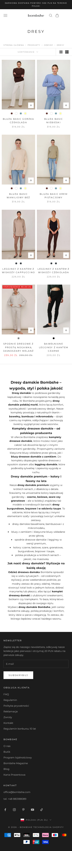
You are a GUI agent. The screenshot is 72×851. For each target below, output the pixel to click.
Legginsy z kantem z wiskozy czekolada (53, 271)
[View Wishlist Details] (65, 15)
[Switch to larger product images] (61, 52)
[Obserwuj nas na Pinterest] (23, 809)
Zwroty (7, 717)
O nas (6, 746)
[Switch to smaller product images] (67, 52)
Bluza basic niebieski (53, 121)
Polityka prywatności (16, 705)
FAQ (6, 694)
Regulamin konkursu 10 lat (19, 728)
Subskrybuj (18, 675)
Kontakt (8, 723)
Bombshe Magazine (15, 763)
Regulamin (10, 700)
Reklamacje (10, 711)
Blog (6, 769)
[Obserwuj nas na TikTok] (41, 809)
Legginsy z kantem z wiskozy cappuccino (18, 271)
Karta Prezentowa (14, 774)
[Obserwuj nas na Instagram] (14, 809)
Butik (6, 751)
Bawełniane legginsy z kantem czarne (53, 347)
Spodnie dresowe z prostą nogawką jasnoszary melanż (18, 347)
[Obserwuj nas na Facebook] (5, 809)
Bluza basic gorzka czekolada (18, 121)
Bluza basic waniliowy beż (18, 196)
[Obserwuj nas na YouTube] (32, 809)
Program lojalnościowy (17, 757)
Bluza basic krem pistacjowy (53, 196)
